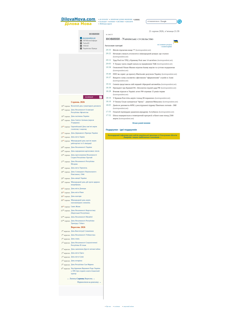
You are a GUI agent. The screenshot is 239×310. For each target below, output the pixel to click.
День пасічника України (80, 116)
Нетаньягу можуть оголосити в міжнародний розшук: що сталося (140, 54)
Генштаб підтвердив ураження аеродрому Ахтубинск (135, 112)
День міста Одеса (77, 253)
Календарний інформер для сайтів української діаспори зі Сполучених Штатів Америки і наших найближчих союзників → (142, 136)
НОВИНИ (137, 19)
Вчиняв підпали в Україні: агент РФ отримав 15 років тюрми (139, 91)
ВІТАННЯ (112, 21)
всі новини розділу (164, 45)
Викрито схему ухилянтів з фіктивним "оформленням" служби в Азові (143, 78)
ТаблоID (85, 43)
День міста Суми (77, 257)
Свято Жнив (75, 206)
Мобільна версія (105, 24)
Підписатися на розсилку (89, 282)
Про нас (108, 306)
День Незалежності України (81, 147)
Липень (73, 279)
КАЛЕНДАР (103, 21)
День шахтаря (76, 196)
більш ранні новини (141, 123)
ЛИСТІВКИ (120, 21)
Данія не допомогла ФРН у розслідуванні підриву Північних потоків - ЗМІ (144, 105)
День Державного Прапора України (84, 133)
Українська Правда (89, 48)
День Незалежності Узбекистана (83, 235)
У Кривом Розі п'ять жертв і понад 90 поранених (133, 98)
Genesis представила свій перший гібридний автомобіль (137, 84)
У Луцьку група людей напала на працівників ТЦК (135, 64)
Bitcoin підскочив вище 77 (124, 50)
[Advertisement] (119, 7)
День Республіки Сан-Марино (82, 264)
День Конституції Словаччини (82, 231)
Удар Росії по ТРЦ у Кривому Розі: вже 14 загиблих (135, 60)
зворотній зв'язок (128, 306)
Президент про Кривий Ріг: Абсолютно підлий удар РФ (136, 88)
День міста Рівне (77, 192)
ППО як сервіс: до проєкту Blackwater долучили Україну (137, 74)
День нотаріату (76, 261)
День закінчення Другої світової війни (85, 249)
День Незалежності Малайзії (81, 217)
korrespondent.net (88, 38)
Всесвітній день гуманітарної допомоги (86, 106)
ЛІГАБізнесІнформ (89, 41)
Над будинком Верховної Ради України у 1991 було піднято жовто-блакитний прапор (85, 271)
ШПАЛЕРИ (129, 21)
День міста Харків (78, 137)
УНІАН (85, 46)
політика (117, 306)
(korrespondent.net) (143, 50)
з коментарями (166, 47)
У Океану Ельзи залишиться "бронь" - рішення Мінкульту (137, 102)
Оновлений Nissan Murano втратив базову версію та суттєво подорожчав (144, 67)
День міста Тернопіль (79, 168)
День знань (75, 239)
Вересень (88, 279)
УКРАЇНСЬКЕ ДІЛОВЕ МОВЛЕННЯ (121, 19)
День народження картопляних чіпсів (85, 151)
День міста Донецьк (78, 188)
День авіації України (79, 178)
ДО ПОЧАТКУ (104, 19)
